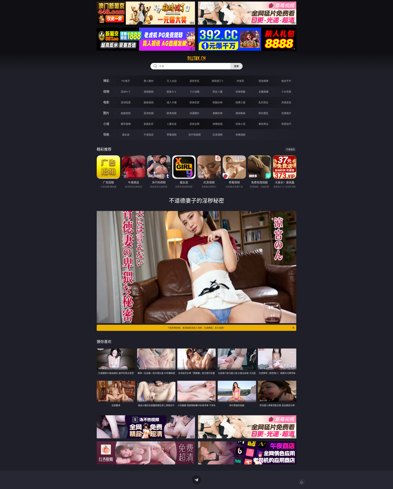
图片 (106, 113)
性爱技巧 (286, 124)
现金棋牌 (263, 81)
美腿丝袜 (217, 113)
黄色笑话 (263, 124)
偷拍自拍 (149, 102)
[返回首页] (301, 482)
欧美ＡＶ (172, 91)
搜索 (236, 66)
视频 (106, 92)
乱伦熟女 (263, 102)
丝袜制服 (240, 91)
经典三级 (240, 102)
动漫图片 (194, 113)
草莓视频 (172, 134)
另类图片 (286, 113)
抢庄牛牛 (286, 81)
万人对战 (172, 81)
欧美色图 (172, 113)
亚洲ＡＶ (126, 91)
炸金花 (240, 81)
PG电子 (126, 81)
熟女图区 (263, 113)
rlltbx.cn (196, 58)
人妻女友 (172, 124)
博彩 (106, 81)
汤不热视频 (194, 134)
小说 (106, 124)
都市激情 (126, 124)
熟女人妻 (217, 91)
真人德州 (149, 81)
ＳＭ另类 (286, 91)
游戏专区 (194, 81)
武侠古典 (194, 124)
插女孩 (125, 134)
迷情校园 (217, 124)
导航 (106, 134)
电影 (106, 102)
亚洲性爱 (126, 102)
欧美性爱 (194, 102)
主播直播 (263, 91)
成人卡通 (172, 102)
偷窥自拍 (126, 113)
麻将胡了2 (217, 81)
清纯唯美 (240, 113)
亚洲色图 (149, 113)
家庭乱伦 (149, 124)
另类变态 (286, 102)
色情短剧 (240, 134)
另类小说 (240, 124)
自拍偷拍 (149, 91)
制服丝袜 (217, 102)
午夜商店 (149, 134)
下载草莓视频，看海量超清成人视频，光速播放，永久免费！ (196, 327)
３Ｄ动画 (194, 91)
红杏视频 (217, 134)
